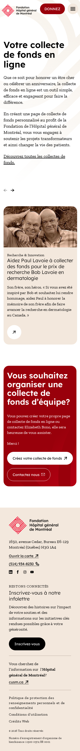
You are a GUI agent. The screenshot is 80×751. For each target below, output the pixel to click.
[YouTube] (32, 572)
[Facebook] (18, 572)
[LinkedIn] (10, 572)
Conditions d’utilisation (28, 714)
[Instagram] (25, 572)
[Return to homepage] (40, 525)
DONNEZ (52, 9)
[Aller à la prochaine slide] (12, 190)
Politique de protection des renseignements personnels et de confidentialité (37, 703)
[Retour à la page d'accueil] (19, 10)
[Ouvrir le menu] (73, 9)
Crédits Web (19, 721)
